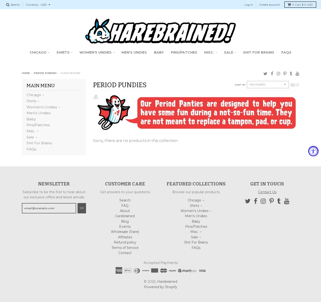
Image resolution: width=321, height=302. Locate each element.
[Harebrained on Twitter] (265, 73)
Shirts (31, 101)
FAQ (125, 206)
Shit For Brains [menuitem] (258, 52)
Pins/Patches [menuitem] (184, 52)
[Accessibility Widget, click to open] (313, 151)
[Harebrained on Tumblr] (291, 73)
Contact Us (267, 192)
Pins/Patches (38, 125)
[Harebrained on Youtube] (297, 73)
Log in (249, 4)
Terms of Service (125, 248)
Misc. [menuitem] (209, 52)
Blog (125, 221)
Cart (302, 4)
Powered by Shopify (160, 287)
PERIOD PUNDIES (45, 73)
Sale (30, 137)
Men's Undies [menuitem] (134, 52)
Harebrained (167, 281)
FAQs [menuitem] (286, 52)
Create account (269, 4)
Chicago (34, 95)
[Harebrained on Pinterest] (284, 73)
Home (26, 73)
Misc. (31, 131)
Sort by (240, 84)
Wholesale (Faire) (125, 232)
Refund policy (125, 242)
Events (125, 226)
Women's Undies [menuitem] (95, 52)
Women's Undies (42, 107)
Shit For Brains (39, 143)
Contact (125, 253)
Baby (31, 119)
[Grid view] (292, 85)
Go (82, 208)
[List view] (297, 85)
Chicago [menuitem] (38, 52)
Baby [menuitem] (159, 52)
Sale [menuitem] (228, 52)
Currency (32, 4)
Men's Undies (39, 113)
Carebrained (125, 216)
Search (125, 200)
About (125, 211)
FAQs (31, 149)
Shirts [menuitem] (63, 52)
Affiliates (125, 237)
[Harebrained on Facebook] (272, 73)
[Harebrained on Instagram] (278, 73)
